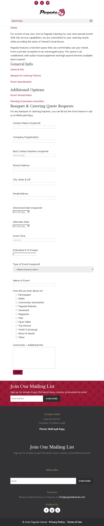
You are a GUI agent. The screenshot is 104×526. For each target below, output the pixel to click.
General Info (17, 69)
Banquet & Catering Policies (25, 75)
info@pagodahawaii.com (72, 497)
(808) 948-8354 (23, 2)
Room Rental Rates (21, 95)
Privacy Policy (57, 522)
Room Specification (20, 81)
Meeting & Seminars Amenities (27, 101)
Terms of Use (74, 522)
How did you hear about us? (28, 290)
